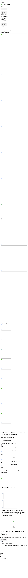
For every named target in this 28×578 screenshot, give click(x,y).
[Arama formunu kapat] (1, 1)
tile (2, 13)
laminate (4, 18)
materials (4, 23)
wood (3, 16)
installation (4, 20)
